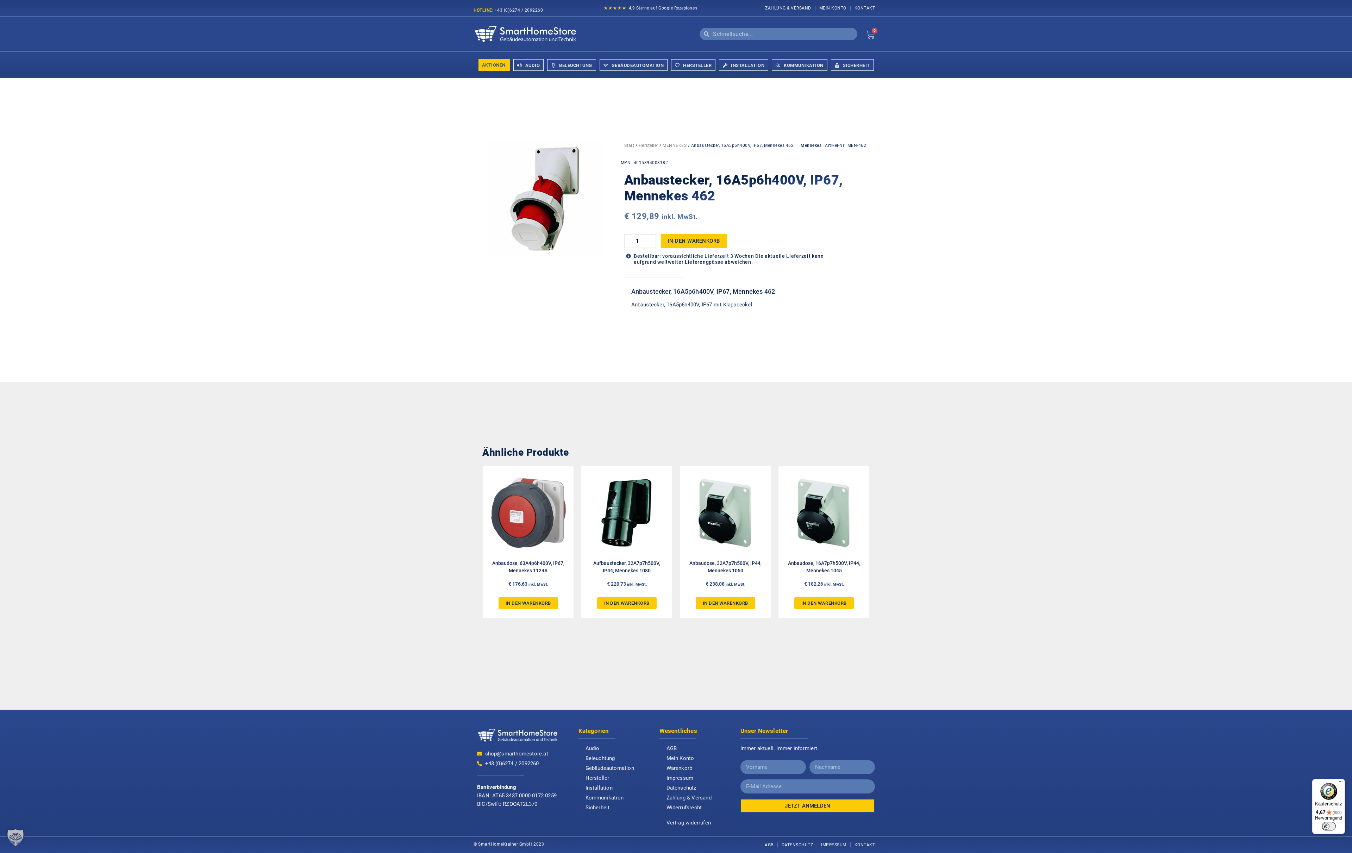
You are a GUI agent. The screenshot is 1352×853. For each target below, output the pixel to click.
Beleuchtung (600, 758)
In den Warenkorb (694, 241)
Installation (599, 788)
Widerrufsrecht (684, 807)
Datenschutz (681, 788)
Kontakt (865, 8)
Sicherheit (598, 807)
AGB (671, 748)
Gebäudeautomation (610, 768)
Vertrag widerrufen (688, 823)
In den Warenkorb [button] (528, 603)
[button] (15, 837)
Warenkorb (679, 768)
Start (629, 145)
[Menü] (1341, 783)
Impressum (680, 778)
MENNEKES (675, 145)
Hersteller (648, 145)
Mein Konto (832, 8)
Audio (593, 748)
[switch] (1329, 826)
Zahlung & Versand (788, 8)
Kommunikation (605, 798)
